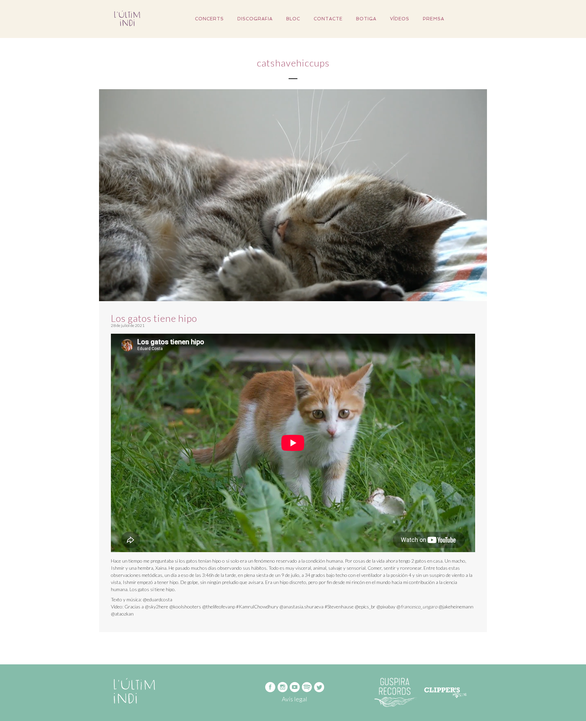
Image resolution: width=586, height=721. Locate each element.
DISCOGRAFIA (255, 18)
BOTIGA (366, 18)
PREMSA (433, 18)
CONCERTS (209, 18)
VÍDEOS (399, 18)
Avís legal (294, 699)
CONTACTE (328, 18)
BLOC (293, 18)
